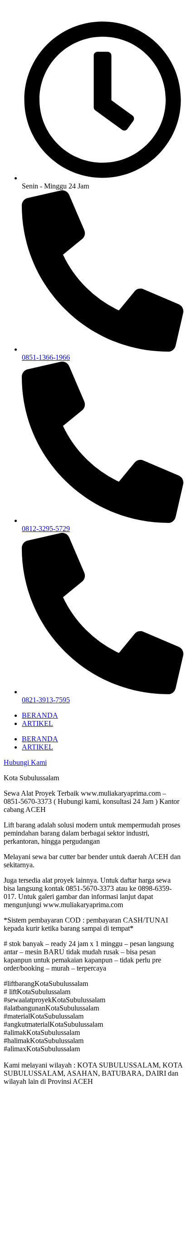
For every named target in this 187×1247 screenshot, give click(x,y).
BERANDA (40, 715)
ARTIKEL (37, 723)
